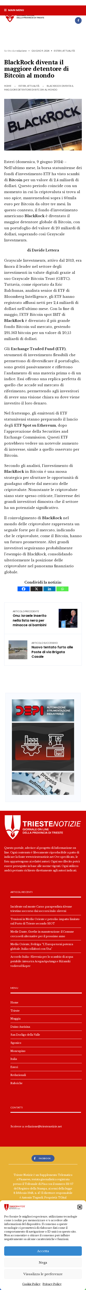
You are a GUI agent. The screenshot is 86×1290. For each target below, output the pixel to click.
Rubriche (16, 1083)
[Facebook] (78, 20)
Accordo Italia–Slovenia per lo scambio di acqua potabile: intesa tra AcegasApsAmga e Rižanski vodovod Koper (41, 961)
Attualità (68, 50)
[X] (36, 588)
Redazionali (18, 1075)
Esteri (57, 50)
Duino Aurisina (20, 1026)
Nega (43, 1263)
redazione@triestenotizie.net (43, 1126)
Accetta (43, 1251)
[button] (80, 1207)
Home (7, 85)
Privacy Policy (52, 1284)
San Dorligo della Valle (25, 1034)
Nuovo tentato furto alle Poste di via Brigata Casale (52, 650)
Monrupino (17, 1051)
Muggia (15, 1018)
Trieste (15, 1010)
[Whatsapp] (62, 588)
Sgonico (15, 1042)
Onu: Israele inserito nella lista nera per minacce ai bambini (30, 618)
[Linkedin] (49, 588)
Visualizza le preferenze (43, 1274)
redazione (21, 50)
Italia (13, 1059)
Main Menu (16, 10)
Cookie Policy (31, 1284)
